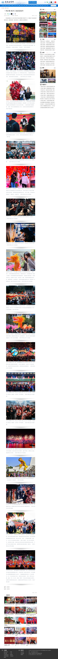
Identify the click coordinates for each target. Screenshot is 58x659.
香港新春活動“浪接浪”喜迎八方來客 (9, 604)
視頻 (24, 5)
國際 (19, 5)
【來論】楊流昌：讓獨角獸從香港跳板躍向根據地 (48, 46)
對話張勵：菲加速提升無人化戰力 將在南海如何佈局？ (49, 59)
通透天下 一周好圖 (18, 624)
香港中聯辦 (5, 653)
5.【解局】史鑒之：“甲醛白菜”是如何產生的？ (47, 93)
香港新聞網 (22, 653)
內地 (17, 5)
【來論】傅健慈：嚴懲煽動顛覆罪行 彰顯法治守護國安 (49, 48)
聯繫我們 (22, 654)
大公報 (11, 653)
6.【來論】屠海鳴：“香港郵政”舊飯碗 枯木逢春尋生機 (48, 95)
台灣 (15, 5)
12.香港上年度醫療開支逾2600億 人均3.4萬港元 (48, 105)
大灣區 (12, 5)
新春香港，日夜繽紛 (29, 634)
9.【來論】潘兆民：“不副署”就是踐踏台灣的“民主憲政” (49, 100)
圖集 (27, 5)
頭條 (3, 5)
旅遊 (45, 5)
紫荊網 (5, 657)
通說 (34, 5)
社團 (40, 5)
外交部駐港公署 (6, 654)
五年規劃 (8, 5)
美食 (47, 5)
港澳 (5, 5)
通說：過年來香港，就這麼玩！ (30, 604)
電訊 (29, 5)
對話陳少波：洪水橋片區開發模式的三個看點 (47, 54)
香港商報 (11, 654)
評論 (31, 5)
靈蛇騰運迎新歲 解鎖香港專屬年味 (20, 614)
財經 (22, 5)
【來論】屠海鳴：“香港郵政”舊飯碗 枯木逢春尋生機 (48, 44)
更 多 (55, 9)
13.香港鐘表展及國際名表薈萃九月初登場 (46, 107)
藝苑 (42, 5)
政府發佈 (37, 5)
